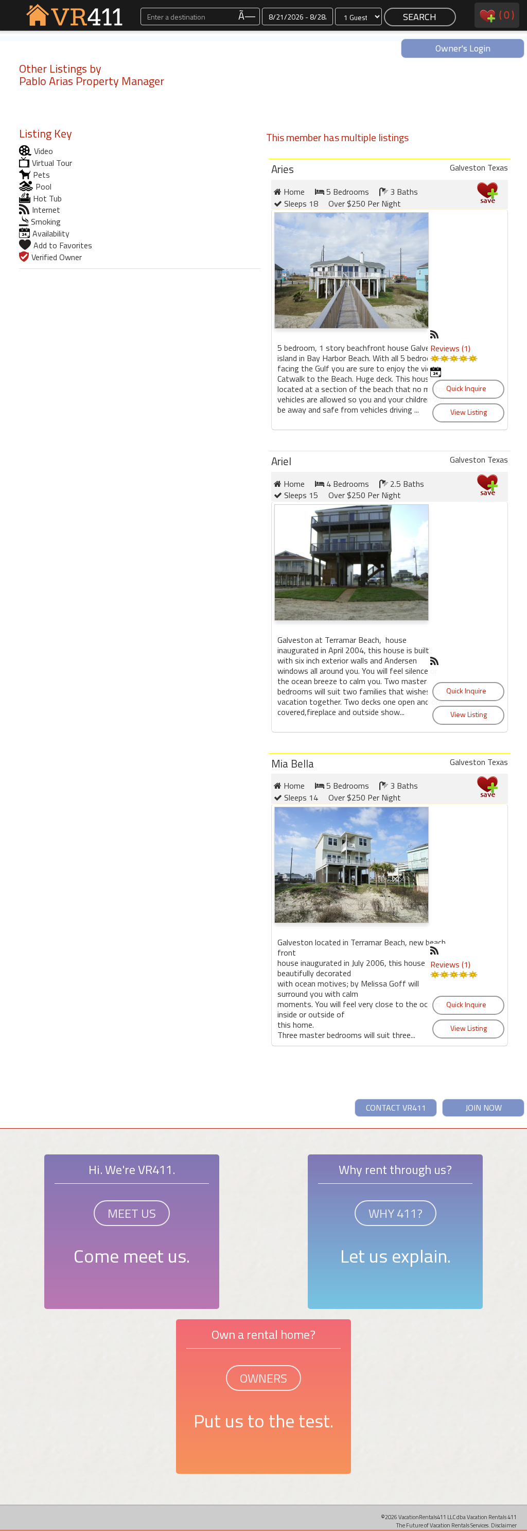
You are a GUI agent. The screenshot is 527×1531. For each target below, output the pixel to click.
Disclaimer (504, 1525)
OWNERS (263, 1378)
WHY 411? (395, 1213)
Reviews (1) (450, 348)
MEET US (132, 1213)
